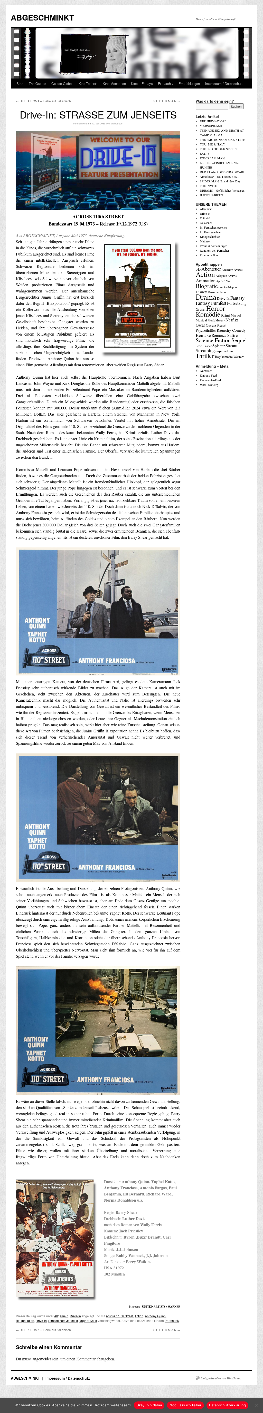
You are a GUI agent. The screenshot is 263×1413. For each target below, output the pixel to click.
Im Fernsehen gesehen (213, 227)
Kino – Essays (142, 83)
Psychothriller (206, 330)
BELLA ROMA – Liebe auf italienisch (43, 101)
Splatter (218, 345)
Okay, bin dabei (149, 1405)
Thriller (205, 355)
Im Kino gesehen (210, 232)
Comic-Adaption (228, 287)
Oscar (200, 325)
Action (139, 1316)
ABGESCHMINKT (42, 17)
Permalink (172, 1320)
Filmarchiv (165, 83)
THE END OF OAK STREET (218, 149)
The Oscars (37, 83)
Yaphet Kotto (88, 1320)
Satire (232, 335)
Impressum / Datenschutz (224, 83)
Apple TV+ (223, 281)
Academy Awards (232, 269)
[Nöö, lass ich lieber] (256, 1405)
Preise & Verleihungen (213, 246)
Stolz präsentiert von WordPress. (221, 1378)
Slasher (207, 346)
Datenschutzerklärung (227, 1405)
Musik (211, 320)
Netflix (232, 320)
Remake (203, 335)
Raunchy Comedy (231, 330)
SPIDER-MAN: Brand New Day (220, 181)
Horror (215, 307)
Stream (231, 345)
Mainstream (117, 123)
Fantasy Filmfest (211, 303)
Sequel (239, 340)
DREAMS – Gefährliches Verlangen (222, 190)
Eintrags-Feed (208, 375)
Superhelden (224, 351)
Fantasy (237, 298)
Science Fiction (213, 340)
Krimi (225, 315)
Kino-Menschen (114, 83)
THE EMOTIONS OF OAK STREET (223, 140)
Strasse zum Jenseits (63, 1320)
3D (198, 269)
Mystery (220, 320)
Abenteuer (211, 269)
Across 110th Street (119, 1316)
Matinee (205, 241)
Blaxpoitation (25, 1320)
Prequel (221, 325)
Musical (201, 320)
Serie (199, 346)
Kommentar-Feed (210, 380)
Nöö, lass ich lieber (185, 1405)
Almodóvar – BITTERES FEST (219, 176)
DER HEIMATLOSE (213, 121)
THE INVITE (208, 186)
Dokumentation (217, 292)
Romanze (219, 335)
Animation (205, 280)
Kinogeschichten (210, 236)
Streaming (205, 350)
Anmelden (206, 371)
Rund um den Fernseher (214, 250)
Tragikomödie (223, 356)
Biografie (207, 286)
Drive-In (75, 1316)
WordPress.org (209, 384)
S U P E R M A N (166, 101)
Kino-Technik (88, 83)
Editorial (205, 218)
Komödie (208, 313)
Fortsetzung (237, 303)
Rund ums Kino (209, 255)
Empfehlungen (189, 83)
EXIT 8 (204, 153)
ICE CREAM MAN (212, 158)
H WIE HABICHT (211, 195)
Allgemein (61, 1316)
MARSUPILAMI (211, 126)
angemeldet (41, 1358)
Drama (206, 297)
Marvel (236, 315)
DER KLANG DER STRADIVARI (222, 172)
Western (238, 357)
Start (20, 83)
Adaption (221, 275)
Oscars (211, 325)
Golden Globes (62, 83)
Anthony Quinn (155, 1316)
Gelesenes (206, 223)
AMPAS (232, 276)
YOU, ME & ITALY (212, 144)
